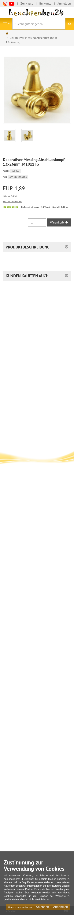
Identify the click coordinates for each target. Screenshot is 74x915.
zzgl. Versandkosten (12, 201)
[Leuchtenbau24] (37, 12)
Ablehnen (42, 907)
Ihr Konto (45, 3)
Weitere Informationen (20, 907)
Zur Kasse (26, 3)
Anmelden (64, 3)
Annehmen (60, 907)
